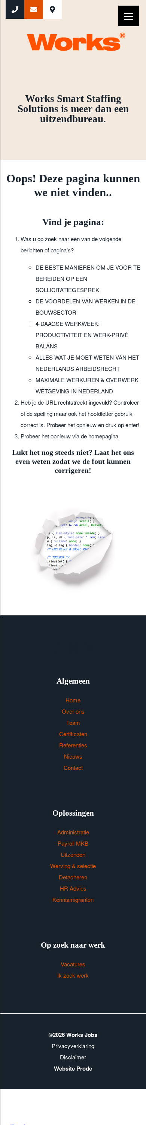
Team (73, 722)
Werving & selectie (73, 866)
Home (73, 700)
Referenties (73, 745)
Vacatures (73, 964)
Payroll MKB (73, 843)
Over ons (73, 711)
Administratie (73, 832)
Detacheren (73, 877)
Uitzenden (73, 854)
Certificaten (73, 734)
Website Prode (73, 1068)
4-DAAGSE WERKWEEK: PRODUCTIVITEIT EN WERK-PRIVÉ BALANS (82, 335)
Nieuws (73, 756)
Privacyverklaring (73, 1046)
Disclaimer (73, 1057)
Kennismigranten (73, 899)
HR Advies (73, 888)
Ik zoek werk (73, 975)
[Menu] (128, 16)
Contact (73, 767)
